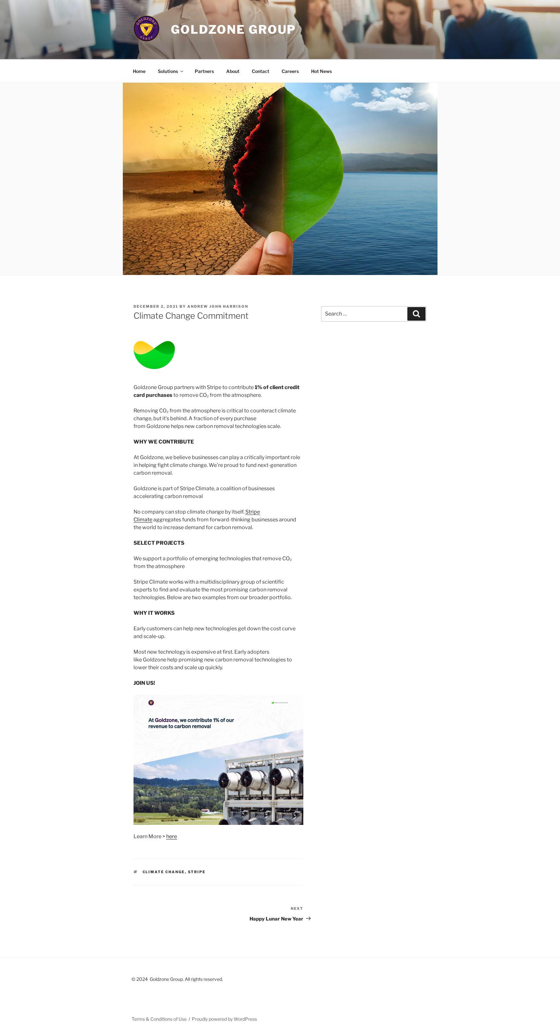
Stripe (197, 872)
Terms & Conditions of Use (159, 1019)
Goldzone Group (233, 29)
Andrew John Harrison (217, 306)
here (171, 836)
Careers (290, 71)
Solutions (168, 71)
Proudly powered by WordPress (224, 1019)
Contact (260, 71)
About (232, 71)
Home (139, 71)
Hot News (321, 71)
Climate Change (164, 872)
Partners (204, 71)
